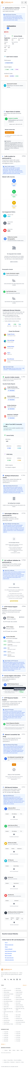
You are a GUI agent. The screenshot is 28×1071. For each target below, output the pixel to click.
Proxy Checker (6, 1022)
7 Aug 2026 (6, 1031)
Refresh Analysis (9, 132)
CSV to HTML (18, 1001)
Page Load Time (15, 42)
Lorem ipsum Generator (20, 1022)
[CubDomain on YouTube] (11, 979)
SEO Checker (18, 988)
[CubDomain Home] (7, 2)
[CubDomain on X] (8, 979)
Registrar (6, 42)
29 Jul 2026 (18, 1039)
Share (24, 7)
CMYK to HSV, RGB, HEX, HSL (8, 1012)
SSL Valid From (14, 38)
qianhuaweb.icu (11, 26)
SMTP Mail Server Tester (8, 1024)
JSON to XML (6, 1006)
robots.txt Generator (20, 999)
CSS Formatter (6, 997)
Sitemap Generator (9, 944)
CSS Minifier (18, 995)
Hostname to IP (19, 1018)
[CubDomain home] (6, 969)
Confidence (19, 446)
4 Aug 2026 (18, 1033)
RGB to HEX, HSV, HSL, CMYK (20, 1009)
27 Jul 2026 (18, 1041)
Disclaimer (12, 1062)
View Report (12, 390)
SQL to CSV (6, 1014)
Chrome (5, 1050)
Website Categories (9, 465)
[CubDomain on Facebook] (5, 979)
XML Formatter (8, 955)
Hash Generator (8, 953)
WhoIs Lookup (6, 992)
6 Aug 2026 (18, 1031)
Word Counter (18, 990)
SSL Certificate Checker (8, 1001)
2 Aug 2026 (18, 1035)
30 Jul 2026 (6, 1039)
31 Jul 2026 (18, 1037)
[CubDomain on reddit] (20, 979)
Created (5, 45)
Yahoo (17, 69)
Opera (18, 1050)
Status (22, 1062)
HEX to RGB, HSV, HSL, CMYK (8, 1009)
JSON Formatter (19, 997)
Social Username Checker (10, 951)
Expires (5, 49)
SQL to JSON (18, 1014)
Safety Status (7, 439)
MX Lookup (18, 1016)
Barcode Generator (19, 1020)
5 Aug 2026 (6, 1033)
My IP (6, 942)
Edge (10, 1050)
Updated (9, 45)
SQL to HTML (18, 1011)
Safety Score (9, 446)
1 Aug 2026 (6, 1037)
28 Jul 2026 (6, 1041)
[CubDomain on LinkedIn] (17, 979)
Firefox (14, 1050)
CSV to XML (18, 1003)
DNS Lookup (6, 1018)
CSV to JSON (6, 1003)
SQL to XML (6, 1016)
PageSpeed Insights (9, 62)
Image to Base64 (8, 949)
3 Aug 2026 (6, 1035)
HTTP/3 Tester (18, 1024)
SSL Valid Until (21, 38)
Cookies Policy (6, 1062)
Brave (22, 1050)
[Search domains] (22, 2)
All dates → (3, 1044)
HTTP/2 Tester (6, 1005)
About (5, 1060)
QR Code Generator (9, 957)
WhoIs (6, 947)
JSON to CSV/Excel (19, 1005)
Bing (12, 69)
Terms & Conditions (17, 1060)
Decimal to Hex (7, 1020)
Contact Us (18, 1062)
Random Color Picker (20, 1006)
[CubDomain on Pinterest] (14, 979)
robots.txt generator (9, 960)
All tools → (25, 985)
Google (7, 69)
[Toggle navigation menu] (25, 2)
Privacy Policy (10, 1060)
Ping (14, 764)
